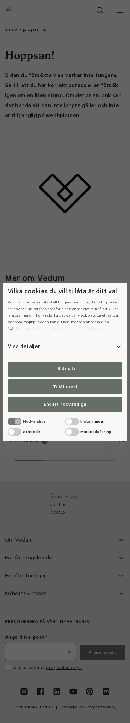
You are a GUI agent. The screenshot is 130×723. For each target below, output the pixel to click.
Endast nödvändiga (65, 404)
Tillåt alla (65, 369)
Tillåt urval (65, 386)
